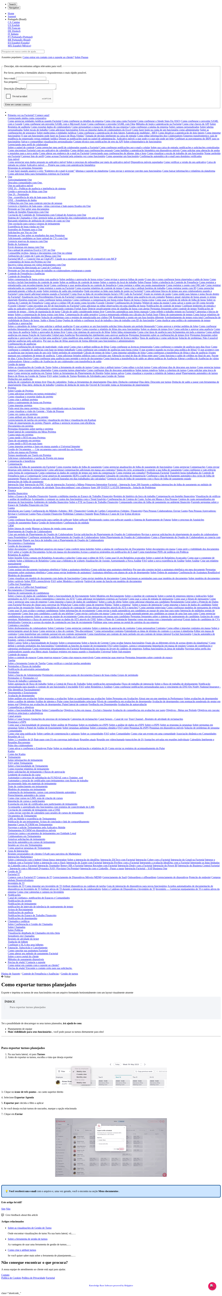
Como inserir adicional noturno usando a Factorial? (43, 294)
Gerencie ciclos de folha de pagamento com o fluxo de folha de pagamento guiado (149, 478)
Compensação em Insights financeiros (175, 496)
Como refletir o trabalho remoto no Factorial (172, 311)
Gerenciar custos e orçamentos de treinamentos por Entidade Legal (42, 833)
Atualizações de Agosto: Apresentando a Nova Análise (113, 560)
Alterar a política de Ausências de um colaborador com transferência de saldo (62, 361)
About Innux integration (54, 859)
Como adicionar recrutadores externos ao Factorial (101, 598)
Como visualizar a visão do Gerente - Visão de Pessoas (36, 411)
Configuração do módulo (76, 522)
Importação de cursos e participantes (26, 801)
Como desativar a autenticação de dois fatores (181, 132)
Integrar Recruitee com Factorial (100, 865)
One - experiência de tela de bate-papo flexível (31, 197)
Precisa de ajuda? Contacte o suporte (26, 962)
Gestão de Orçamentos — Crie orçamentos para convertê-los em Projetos (45, 449)
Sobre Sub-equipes (121, 651)
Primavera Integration (96, 484)
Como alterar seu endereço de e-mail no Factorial (64, 153)
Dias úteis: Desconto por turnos (155, 382)
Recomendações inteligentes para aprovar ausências (102, 335)
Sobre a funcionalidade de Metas (24, 710)
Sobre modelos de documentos (204, 578)
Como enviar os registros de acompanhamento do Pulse (136, 748)
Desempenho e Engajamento (22, 692)
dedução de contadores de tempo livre (27, 382)
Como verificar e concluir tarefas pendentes (68, 663)
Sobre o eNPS (152, 724)
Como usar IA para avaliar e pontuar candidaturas (33, 610)
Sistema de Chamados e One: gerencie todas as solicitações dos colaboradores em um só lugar (56, 217)
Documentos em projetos (20, 426)
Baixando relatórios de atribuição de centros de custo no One (39, 220)
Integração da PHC (35, 484)
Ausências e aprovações (20, 323)
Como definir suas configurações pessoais (91, 150)
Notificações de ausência (20, 912)
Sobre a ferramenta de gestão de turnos (72, 367)
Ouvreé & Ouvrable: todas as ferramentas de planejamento (119, 384)
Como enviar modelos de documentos (100, 578)
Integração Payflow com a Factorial (121, 862)
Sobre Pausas (81, 57)
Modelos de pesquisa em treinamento (27, 789)
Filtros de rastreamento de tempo (176, 314)
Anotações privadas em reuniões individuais (166, 739)
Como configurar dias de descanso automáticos (111, 370)
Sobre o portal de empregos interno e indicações (182, 596)
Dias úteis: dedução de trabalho (38, 384)
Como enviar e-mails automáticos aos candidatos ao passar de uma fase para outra (138, 610)
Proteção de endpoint (200, 877)
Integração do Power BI (165, 865)
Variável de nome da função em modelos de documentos (113, 581)
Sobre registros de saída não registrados (63, 291)
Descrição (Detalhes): (15, 88)
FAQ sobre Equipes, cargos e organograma (129, 645)
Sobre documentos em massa (160, 549)
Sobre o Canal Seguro (19, 719)
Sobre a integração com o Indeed (24, 859)
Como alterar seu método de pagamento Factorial (33, 953)
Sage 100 (95, 487)
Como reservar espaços (49, 657)
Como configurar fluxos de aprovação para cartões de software (40, 519)
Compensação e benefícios (21, 461)
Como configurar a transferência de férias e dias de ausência (177, 352)
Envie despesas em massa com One (26, 247)
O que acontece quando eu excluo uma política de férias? (168, 349)
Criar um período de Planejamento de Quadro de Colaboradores (40, 534)
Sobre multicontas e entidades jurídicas (56, 132)
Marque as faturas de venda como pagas (52, 528)
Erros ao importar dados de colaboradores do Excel (105, 129)
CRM (11, 525)
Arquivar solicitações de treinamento (26, 839)
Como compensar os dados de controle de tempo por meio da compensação (76, 472)
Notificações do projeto (20, 900)
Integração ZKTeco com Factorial (117, 859)
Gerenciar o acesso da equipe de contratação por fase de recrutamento (56, 622)
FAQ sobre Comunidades (117, 733)
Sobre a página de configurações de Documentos (120, 549)
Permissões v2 (30, 678)
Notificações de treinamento (22, 903)
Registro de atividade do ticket (23, 938)
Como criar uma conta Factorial (120, 121)
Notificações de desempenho (22, 918)
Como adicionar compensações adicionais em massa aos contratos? (81, 469)
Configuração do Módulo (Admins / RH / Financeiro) (58, 511)
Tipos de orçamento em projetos (24, 440)
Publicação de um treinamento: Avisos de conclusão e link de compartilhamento (48, 821)
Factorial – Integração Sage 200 (124, 484)
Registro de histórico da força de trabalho (134, 496)
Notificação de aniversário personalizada (28, 669)
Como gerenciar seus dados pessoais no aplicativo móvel (37, 162)
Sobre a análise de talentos (21, 701)
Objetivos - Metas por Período (181, 710)
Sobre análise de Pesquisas (64, 724)
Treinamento (14, 757)
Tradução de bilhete (18, 941)
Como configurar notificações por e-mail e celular (124, 147)
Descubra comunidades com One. (25, 182)
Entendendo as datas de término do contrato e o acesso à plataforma (158, 631)
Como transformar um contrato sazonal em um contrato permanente (52, 634)
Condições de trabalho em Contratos (67, 637)
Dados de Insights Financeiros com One (28, 212)
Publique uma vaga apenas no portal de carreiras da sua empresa (126, 622)
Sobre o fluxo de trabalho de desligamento (176, 683)
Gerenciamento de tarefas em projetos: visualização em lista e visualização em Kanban (52, 420)
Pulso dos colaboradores (20, 745)
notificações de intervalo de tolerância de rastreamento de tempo (40, 906)
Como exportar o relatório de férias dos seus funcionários (111, 329)
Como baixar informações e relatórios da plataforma (188, 171)
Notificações (14, 894)
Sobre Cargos (15, 642)
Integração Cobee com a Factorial (153, 859)
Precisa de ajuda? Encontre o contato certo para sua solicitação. (40, 968)
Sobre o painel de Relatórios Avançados (166, 557)
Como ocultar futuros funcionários (126, 642)
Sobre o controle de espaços (22, 657)
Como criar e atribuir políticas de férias (89, 346)
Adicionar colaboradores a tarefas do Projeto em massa (36, 458)
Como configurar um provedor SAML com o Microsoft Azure (55, 124)
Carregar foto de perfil (32, 156)
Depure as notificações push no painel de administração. (87, 138)
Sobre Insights (15, 557)
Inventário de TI (16, 883)
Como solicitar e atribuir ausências (55, 326)
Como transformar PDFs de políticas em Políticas (163, 552)
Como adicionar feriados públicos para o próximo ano (83, 355)
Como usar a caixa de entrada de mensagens (150, 598)
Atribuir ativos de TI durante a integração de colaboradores (71, 889)
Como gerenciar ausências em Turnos (33, 373)
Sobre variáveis (16, 581)
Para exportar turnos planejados (28, 1007)
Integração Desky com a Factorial (135, 865)
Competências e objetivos (21, 707)
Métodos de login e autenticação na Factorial (159, 124)
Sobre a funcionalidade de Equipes (40, 642)
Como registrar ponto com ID (181, 288)
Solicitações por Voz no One (22, 232)
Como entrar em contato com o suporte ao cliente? (48, 57)
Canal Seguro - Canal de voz (113, 719)
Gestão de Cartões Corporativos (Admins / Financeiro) (115, 511)
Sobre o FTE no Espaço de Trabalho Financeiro (93, 502)
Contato (5, 1275)
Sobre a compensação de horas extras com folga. (40, 314)
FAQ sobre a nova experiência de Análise (163, 560)
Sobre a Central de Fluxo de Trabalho (66, 683)
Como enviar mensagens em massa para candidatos (104, 616)
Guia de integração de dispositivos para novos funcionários (137, 886)
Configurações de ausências (22, 343)
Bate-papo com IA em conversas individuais (56, 739)
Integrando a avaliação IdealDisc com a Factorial (165, 862)
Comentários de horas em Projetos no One (29, 261)
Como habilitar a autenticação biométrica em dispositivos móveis (147, 150)
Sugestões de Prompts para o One (25, 229)
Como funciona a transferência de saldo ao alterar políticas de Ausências (140, 358)
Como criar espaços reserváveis (77, 657)
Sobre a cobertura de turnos (172, 370)
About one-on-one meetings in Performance (161, 698)
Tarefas (11, 660)
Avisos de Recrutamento (20, 909)
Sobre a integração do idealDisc (83, 859)
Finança (12, 490)
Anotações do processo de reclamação (50, 719)
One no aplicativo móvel (20, 185)
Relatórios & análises (18, 554)
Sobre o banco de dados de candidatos (27, 596)
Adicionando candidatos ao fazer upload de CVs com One (38, 238)
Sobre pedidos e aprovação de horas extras (81, 279)
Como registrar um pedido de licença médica (116, 338)
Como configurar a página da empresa (148, 127)
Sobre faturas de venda (19, 528)
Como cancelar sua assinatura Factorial (28, 950)
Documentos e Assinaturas (21, 543)
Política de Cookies (11, 1277)
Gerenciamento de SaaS (114, 877)
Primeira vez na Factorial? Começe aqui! (28, 115)
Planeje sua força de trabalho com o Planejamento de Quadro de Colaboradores (63, 540)
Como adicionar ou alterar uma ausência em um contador (136, 297)
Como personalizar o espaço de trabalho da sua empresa (100, 127)
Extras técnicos (132, 513)
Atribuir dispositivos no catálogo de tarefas (84, 886)
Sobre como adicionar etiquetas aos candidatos (146, 601)
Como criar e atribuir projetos (23, 399)
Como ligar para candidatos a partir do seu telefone (48, 613)
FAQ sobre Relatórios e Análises (95, 686)
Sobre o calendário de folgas (22, 326)
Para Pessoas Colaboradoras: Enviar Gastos (165, 511)
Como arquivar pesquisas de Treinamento (29, 848)
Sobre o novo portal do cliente (23, 956)
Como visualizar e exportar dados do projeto (30, 396)
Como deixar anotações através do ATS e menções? (112, 607)
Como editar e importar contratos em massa (188, 628)
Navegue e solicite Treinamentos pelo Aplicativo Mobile (36, 827)
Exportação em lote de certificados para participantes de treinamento (42, 804)
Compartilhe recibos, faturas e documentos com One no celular (40, 253)
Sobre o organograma (70, 642)
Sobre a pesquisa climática (103, 727)
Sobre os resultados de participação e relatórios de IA (80, 748)
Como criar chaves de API (195, 124)
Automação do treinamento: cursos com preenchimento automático (42, 792)
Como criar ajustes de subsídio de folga (61, 329)
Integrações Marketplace (20, 856)
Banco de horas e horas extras (139, 299)
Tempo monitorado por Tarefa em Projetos (29, 455)
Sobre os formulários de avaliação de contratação (60, 607)
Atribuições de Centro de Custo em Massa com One (34, 256)
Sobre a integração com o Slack (49, 862)
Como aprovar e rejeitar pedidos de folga (177, 326)
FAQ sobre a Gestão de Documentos (27, 552)
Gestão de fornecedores (51, 522)
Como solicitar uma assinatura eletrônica (111, 569)
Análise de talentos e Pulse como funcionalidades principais (65, 701)
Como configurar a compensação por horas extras (97, 299)
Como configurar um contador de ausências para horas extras (107, 349)
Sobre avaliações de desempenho (201, 698)
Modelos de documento (20, 575)
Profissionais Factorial (158, 472)
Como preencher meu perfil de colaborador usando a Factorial (67, 147)
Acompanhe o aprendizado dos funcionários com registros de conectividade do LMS (51, 807)
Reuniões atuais (88, 739)
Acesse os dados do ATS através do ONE (74, 619)
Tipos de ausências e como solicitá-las (158, 338)
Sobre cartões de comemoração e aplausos (58, 733)
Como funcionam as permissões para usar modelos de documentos (154, 578)
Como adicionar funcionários (63, 129)
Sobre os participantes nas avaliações (86, 698)
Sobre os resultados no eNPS (93, 724)
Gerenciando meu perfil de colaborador (28, 144)
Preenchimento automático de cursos (26, 795)
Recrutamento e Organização (23, 590)
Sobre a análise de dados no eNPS (126, 724)
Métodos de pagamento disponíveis (26, 959)
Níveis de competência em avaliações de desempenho (124, 701)
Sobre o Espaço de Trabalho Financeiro (28, 496)
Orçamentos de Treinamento (22, 815)
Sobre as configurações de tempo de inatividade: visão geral (38, 346)
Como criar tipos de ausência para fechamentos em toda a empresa (171, 332)
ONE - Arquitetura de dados (22, 200)
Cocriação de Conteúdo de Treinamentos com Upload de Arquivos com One (47, 214)
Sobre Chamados (16, 927)
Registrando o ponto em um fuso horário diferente (138, 317)
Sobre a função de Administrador (25, 675)
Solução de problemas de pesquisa (201, 727)
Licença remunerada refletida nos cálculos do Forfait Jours (128, 314)
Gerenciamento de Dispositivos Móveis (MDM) (77, 877)
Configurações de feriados (128, 302)
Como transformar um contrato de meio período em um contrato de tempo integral (129, 634)
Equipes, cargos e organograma (24, 639)
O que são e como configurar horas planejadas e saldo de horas (177, 279)
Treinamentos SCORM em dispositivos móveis (32, 830)
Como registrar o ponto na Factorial (56, 288)
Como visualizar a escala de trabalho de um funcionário (175, 153)
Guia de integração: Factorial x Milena (65, 484)
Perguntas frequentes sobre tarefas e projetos (30, 428)
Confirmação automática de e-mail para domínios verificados (171, 156)
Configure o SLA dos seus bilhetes (25, 944)
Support (12, 16)
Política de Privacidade (33, 1277)
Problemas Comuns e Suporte (78, 513)
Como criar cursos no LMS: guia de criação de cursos (35, 798)
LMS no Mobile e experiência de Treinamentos (32, 818)
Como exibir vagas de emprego (88, 604)
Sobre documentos (17, 549)
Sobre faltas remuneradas (124, 332)
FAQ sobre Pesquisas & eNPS (133, 727)
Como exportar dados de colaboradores (51, 127)
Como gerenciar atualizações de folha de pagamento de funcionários (137, 467)
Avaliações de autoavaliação (132, 704)
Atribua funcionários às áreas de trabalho (163, 648)
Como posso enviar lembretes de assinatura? (69, 572)
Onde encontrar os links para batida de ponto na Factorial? (114, 291)
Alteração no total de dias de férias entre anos (135, 355)
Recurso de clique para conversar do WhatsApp (46, 604)
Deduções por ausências (20, 379)
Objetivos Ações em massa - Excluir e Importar (88, 710)
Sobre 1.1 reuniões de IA (20, 739)
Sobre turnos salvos (114, 373)
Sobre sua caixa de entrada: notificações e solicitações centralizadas (185, 147)
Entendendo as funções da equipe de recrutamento (81, 645)
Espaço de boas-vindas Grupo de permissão (115, 675)
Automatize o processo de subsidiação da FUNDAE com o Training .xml (45, 777)
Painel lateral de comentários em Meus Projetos (32, 431)
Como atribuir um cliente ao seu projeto (28, 417)
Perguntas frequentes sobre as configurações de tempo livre (159, 335)
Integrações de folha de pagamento (25, 481)
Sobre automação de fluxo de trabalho (27, 683)
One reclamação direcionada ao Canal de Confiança (34, 267)
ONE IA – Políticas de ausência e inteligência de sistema (37, 188)
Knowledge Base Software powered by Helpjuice (111, 1285)
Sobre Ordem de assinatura (164, 572)
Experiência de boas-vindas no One (26, 226)
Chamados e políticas (19, 921)
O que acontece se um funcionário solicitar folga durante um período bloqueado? (114, 326)
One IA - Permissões (18, 194)
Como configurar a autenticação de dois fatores (101, 132)
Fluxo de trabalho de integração (138, 683)
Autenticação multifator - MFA (141, 132)
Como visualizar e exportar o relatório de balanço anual (153, 373)
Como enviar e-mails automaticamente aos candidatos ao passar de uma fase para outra (154, 613)
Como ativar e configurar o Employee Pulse (30, 748)
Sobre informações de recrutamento (77, 610)
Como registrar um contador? (131, 472)
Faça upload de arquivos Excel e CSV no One (31, 250)
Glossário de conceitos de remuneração (126, 475)
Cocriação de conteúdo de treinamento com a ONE (34, 809)
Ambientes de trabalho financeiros (51, 502)
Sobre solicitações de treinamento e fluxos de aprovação (36, 771)
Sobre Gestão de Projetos (21, 390)
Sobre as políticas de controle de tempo (79, 282)
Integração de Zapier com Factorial (84, 862)
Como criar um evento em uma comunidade (153, 733)
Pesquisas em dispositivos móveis (166, 727)
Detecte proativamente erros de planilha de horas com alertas (119, 308)
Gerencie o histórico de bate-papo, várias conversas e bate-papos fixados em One (49, 206)
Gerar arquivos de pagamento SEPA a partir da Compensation (73, 475)
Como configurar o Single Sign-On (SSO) (158, 121)
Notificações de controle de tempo (163, 305)
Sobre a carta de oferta (110, 601)
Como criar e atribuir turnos (106, 367)
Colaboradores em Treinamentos (24, 836)
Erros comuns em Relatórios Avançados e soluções (49, 557)
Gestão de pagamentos (19, 522)
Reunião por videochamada (111, 739)
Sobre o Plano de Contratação (112, 619)
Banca (35, 522)
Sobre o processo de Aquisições (188, 519)
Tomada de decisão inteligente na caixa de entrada (110, 135)
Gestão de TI (14, 871)
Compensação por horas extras (90, 297)
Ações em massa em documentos (63, 552)
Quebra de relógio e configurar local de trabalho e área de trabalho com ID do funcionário (109, 320)
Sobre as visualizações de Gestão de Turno (30, 367)
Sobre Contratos (56, 628)
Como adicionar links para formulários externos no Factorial (38, 173)
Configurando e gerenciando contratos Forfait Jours (60, 308)
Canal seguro (14, 716)
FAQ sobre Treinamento (20, 763)
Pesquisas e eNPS (17, 722)
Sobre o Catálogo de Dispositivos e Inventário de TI (128, 889)
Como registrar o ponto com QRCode (185, 285)
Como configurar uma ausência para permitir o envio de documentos (68, 358)
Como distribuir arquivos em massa (45, 549)
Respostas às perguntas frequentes (25, 168)
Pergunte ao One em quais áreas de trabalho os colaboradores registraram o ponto (49, 270)
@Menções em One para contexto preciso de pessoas (35, 203)
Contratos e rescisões (18, 625)
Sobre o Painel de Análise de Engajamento (40, 727)
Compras (12, 516)
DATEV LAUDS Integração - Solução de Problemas (128, 487)
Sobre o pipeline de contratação (141, 596)
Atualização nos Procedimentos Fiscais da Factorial (48, 297)
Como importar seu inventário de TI (43, 886)
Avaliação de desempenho (21, 695)
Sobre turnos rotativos (146, 370)
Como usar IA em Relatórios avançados (125, 557)
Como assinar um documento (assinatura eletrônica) (34, 569)
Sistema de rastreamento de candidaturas (28, 593)
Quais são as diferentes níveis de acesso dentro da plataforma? (177, 642)
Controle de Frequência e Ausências (26, 273)
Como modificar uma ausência (76, 338)
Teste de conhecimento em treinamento (28, 786)
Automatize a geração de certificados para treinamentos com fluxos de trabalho (48, 780)
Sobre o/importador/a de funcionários (143, 141)
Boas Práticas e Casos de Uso (109, 513)
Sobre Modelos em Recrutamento (107, 596)
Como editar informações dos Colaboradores (160, 135)
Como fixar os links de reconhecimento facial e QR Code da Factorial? (106, 294)
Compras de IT (44, 877)
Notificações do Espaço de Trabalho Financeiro (32, 915)
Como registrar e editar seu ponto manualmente (141, 285)
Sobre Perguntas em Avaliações (122, 698)
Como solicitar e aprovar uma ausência (193, 329)
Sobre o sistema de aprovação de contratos (113, 628)
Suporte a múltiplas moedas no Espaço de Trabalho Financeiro (81, 496)
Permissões (13, 672)
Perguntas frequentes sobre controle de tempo (173, 308)
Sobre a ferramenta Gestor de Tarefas (27, 663)
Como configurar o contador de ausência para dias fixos (181, 346)
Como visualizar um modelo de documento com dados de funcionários (44, 578)
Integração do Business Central (194, 865)
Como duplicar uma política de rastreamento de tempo (182, 320)
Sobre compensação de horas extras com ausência (33, 279)
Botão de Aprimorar (18, 244)
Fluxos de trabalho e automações (24, 681)
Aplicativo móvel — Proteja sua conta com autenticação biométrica (60, 165)
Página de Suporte (10, 973)
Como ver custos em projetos (23, 414)
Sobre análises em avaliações (22, 698)
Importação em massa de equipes (169, 645)
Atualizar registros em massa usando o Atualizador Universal (80, 651)
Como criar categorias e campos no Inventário (40, 892)
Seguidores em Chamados (21, 936)
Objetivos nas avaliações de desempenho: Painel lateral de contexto (53, 704)
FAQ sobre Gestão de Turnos (62, 376)
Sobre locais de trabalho (35, 129)
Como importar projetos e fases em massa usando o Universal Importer (44, 446)
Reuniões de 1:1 (16, 736)
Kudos (11, 751)
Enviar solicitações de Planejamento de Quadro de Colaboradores (107, 534)
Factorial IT (14, 874)
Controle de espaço (17, 654)
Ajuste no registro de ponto (157, 294)
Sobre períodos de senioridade (67, 352)
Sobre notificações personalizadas (103, 683)
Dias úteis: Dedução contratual (122, 382)
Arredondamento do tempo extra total (183, 317)
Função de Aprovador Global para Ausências (52, 335)
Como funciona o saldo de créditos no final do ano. (185, 355)
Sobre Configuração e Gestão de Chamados (30, 924)
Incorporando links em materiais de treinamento (32, 783)
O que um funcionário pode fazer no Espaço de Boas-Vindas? (53, 135)
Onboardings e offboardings (142, 877)
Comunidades (15, 730)
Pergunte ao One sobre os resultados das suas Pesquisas (36, 235)
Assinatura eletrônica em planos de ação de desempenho (121, 572)
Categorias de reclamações (84, 719)
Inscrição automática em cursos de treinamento (31, 842)
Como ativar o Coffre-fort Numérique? (27, 587)
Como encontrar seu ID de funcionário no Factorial (53, 305)
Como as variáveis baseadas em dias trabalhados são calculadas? (73, 478)
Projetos (12, 387)
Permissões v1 (15, 678)
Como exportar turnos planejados (34, 370)
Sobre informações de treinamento (25, 760)
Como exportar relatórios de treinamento (28, 768)
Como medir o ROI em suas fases (25, 443)
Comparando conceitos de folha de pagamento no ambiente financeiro (154, 502)
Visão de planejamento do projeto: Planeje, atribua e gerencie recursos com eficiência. (51, 423)
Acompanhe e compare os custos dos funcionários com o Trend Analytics (69, 499)
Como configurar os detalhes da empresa (83, 121)
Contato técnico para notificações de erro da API (98, 141)
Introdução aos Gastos (19, 511)
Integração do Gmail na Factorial (187, 859)
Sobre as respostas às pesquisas (176, 724)
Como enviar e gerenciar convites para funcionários (135, 171)
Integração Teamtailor (49, 865)
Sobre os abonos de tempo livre (157, 329)
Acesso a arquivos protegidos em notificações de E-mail (108, 552)
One (10, 176)
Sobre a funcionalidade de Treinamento (28, 766)
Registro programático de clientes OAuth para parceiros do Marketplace (44, 853)
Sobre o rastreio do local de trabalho (118, 282)
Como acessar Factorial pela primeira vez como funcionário (75, 156)
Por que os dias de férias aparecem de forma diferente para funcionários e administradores (89, 341)
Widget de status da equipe (156, 302)
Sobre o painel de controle (21, 147)
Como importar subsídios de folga (128, 352)
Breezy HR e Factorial (72, 865)
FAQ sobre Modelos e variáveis (67, 581)
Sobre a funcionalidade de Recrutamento (68, 596)
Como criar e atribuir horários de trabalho (144, 288)
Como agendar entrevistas (152, 607)
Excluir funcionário (181, 634)
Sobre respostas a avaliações (52, 698)
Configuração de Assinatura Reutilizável (199, 572)
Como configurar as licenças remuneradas (131, 346)
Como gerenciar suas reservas (109, 657)
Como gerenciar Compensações (189, 467)
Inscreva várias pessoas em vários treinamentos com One (37, 264)
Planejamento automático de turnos (200, 373)
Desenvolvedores (24, 880)
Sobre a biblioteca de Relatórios (32, 560)
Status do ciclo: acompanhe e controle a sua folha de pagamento (149, 469)
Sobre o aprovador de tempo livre (48, 332)
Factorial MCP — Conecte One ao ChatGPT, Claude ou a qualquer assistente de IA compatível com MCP (62, 258)
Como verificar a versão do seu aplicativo (185, 162)
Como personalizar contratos (109, 631)
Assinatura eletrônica (18, 566)
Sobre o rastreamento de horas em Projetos (29, 402)
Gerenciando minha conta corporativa (27, 118)
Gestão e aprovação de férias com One (27, 191)
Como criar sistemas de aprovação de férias (88, 332)
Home (11, 13)
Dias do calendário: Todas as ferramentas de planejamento (76, 382)
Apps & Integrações (18, 851)
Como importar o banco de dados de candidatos (187, 604)
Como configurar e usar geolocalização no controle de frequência (83, 285)
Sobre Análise (192, 560)
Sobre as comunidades (91, 733)
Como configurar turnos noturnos (55, 299)
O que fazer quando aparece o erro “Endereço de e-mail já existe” (41, 171)
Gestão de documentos (19, 546)
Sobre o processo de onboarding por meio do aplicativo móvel (98, 162)
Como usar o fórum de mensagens (191, 598)
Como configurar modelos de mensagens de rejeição (193, 607)
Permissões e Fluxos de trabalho (24, 666)
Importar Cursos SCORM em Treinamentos (30, 824)
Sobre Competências (52, 710)
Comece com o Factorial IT (22, 877)
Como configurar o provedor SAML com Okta (111, 124)
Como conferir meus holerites (79, 549)
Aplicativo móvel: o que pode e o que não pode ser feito (145, 138)
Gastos (11, 508)
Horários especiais (27, 299)
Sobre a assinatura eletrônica (75, 569)
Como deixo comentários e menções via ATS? (51, 598)
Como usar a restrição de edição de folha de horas (180, 299)
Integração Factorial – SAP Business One (146, 868)
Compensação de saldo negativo (81, 314)
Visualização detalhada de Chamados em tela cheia (34, 933)
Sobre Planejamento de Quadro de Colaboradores (125, 537)
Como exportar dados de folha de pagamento (79, 467)
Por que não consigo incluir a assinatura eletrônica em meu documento (169, 569)
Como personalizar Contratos (151, 628)
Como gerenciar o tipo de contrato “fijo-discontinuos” (66, 631)
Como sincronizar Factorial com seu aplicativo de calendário (39, 150)
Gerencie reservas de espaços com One (28, 241)
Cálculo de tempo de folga (97, 352)
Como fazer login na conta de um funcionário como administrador (165, 129)
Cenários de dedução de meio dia (72, 384)
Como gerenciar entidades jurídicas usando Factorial (34, 121)
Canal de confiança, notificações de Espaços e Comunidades (39, 897)
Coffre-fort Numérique (19, 584)
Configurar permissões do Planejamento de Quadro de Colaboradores (63, 537)
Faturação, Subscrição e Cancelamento (27, 947)
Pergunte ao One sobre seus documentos (28, 209)
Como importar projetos (20, 405)
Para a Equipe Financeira (49, 513)
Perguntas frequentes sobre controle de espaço (148, 657)
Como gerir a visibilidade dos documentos (197, 549)
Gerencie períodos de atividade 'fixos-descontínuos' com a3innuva (56, 487)
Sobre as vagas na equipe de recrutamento (55, 616)
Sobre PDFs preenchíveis (37, 581)
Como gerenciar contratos (78, 628)
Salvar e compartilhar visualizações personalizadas (47, 141)
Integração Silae (16, 484)
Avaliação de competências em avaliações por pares (138, 710)
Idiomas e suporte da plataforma (92, 171)
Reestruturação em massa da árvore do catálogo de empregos (111, 648)
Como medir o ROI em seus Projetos (27, 437)
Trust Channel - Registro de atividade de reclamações (156, 719)
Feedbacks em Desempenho (103, 704)
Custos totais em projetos (20, 434)
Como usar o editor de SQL (90, 557)
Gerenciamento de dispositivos (172, 877)
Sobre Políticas (15, 930)
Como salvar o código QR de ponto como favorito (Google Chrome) (79, 302)
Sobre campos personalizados (184, 127)
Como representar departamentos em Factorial (55, 648)
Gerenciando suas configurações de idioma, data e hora (118, 153)
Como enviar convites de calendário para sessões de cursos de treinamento (46, 812)
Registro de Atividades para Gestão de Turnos (101, 376)
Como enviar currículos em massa (91, 613)
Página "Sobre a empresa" (118, 604)
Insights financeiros (18, 493)
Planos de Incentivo (30, 478)
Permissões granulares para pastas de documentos (67, 675)
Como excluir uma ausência (46, 338)
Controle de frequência (19, 276)
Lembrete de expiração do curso (24, 774)
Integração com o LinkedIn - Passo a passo (102, 868)
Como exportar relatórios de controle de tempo (99, 288)
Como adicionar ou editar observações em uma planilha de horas (113, 305)
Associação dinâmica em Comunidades (196, 733)
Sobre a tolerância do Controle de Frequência (175, 282)
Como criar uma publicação (22, 733)
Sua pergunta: (11, 81)
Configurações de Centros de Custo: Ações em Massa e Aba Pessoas (142, 499)
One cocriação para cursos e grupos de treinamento (34, 223)
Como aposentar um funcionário (122, 156)
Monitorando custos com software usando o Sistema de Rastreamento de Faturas (130, 519)
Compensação (15, 464)
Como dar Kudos (17, 754)
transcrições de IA (134, 739)
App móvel (13, 159)
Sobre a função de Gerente (95, 642)
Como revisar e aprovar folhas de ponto (124, 279)
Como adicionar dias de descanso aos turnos (173, 367)
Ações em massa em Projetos (23, 452)
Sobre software (80, 519)
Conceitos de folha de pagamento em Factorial (31, 467)
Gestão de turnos (16, 364)
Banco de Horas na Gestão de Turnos (27, 376)
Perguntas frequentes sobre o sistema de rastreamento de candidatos (165, 616)
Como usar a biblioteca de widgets (67, 560)
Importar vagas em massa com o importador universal (155, 619)
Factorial (50, 1277)
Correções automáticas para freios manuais (127, 311)
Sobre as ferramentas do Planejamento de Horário (78, 373)
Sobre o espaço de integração (147, 604)
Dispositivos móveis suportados (147, 162)
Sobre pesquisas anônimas (75, 727)
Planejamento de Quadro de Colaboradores (30, 531)
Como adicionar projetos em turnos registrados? (32, 393)
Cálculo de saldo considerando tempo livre (82, 311)
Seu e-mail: (9, 78)
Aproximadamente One (20, 179)
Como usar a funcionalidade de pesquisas (29, 724)
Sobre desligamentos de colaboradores (27, 628)
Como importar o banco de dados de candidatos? (73, 601)
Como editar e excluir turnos (135, 367)
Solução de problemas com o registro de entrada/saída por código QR (76, 317)
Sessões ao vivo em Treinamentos (25, 845)
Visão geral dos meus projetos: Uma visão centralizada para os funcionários (46, 408)
